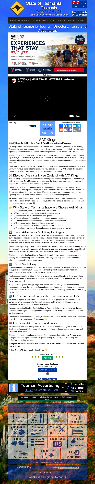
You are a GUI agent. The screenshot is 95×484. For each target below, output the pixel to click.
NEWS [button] (80, 20)
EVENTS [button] (60, 20)
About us (60, 472)
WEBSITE (47, 358)
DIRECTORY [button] (47, 20)
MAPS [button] (70, 20)
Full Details (47, 75)
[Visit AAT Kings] (47, 128)
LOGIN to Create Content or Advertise (47, 462)
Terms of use (36, 472)
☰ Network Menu (48, 410)
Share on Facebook (47, 370)
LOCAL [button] (36, 20)
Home (13, 20)
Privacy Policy (49, 472)
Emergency (23, 20)
